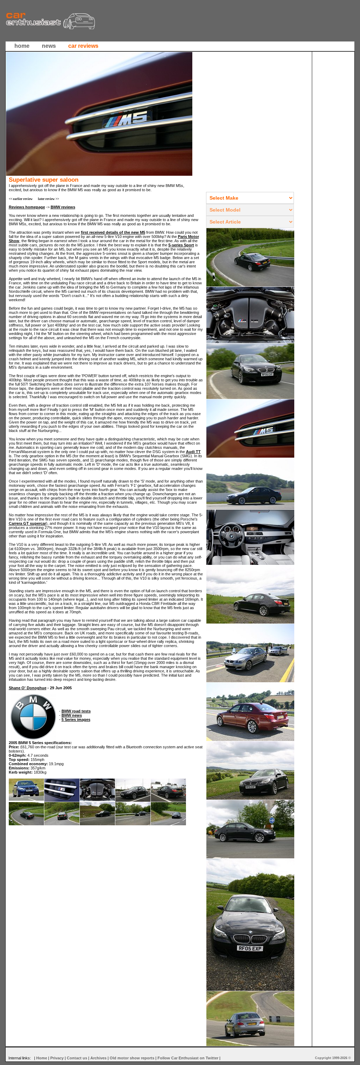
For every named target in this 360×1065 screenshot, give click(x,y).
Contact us (77, 1058)
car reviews (83, 46)
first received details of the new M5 (113, 232)
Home (41, 1058)
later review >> (48, 199)
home (22, 46)
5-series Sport (181, 245)
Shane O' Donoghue (27, 688)
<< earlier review (21, 199)
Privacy (57, 1058)
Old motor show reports (132, 1058)
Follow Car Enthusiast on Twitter (188, 1058)
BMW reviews (63, 207)
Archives (98, 1058)
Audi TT (193, 452)
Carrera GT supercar (27, 523)
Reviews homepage (27, 207)
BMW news (72, 715)
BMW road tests (76, 711)
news (49, 46)
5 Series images (76, 719)
